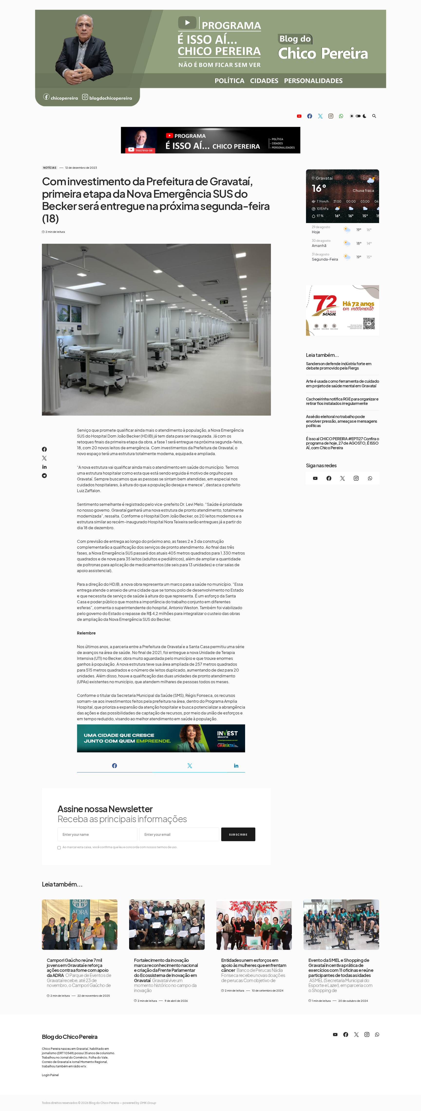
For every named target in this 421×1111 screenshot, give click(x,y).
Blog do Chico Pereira (69, 1036)
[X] (320, 116)
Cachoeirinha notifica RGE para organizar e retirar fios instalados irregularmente (342, 401)
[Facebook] (309, 116)
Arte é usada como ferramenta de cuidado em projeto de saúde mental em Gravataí (342, 383)
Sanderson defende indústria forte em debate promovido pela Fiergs (338, 365)
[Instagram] (330, 116)
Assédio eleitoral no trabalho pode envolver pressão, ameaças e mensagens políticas (341, 421)
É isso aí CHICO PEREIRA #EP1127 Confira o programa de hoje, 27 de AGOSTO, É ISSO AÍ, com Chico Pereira (342, 443)
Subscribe (238, 834)
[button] (358, 116)
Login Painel (50, 1075)
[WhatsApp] (341, 116)
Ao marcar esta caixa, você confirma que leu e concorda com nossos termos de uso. (120, 847)
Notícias (49, 167)
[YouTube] (299, 116)
